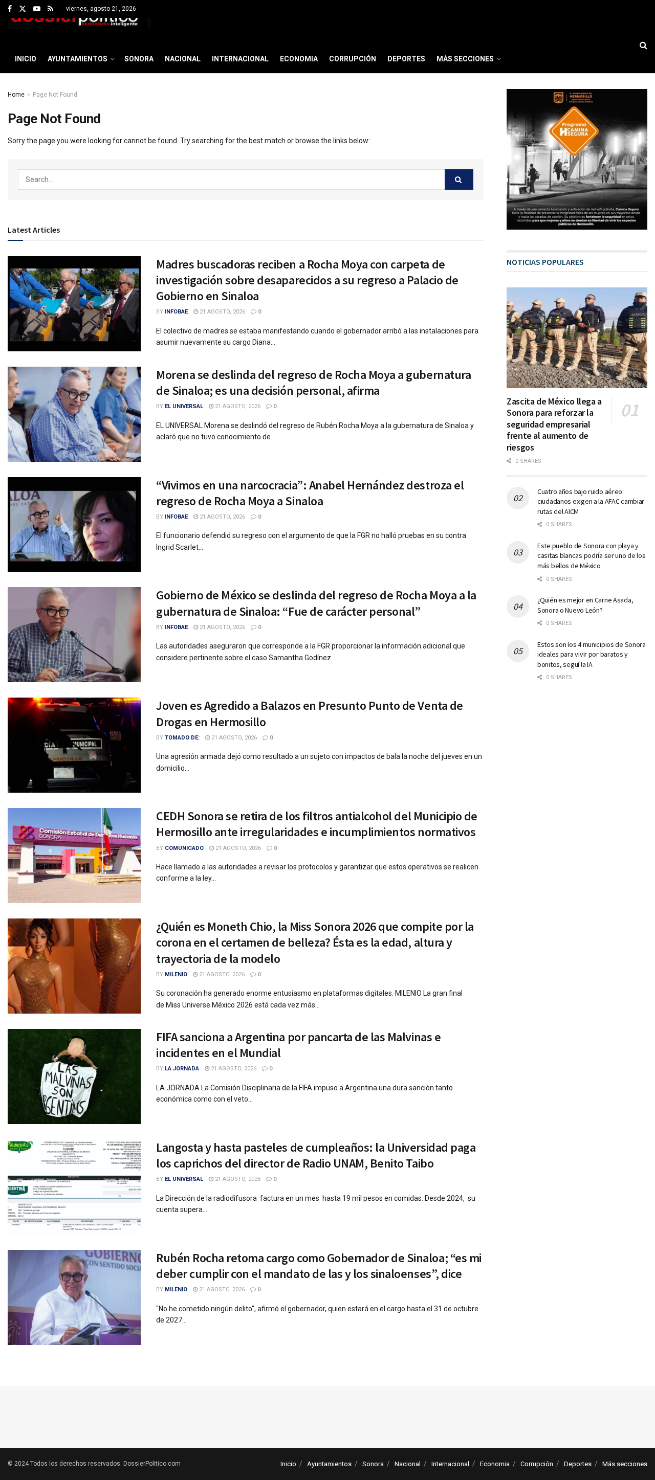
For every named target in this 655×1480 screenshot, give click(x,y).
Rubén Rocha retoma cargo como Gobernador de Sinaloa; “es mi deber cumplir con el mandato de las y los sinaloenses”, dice (319, 1266)
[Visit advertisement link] (577, 159)
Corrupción (352, 59)
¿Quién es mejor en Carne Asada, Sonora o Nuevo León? (585, 605)
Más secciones (465, 59)
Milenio (176, 974)
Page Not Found (55, 94)
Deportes (406, 59)
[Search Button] (643, 45)
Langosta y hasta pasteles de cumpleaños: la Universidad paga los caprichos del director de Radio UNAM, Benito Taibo (315, 1155)
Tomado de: (182, 737)
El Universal (184, 406)
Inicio (25, 59)
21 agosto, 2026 (221, 311)
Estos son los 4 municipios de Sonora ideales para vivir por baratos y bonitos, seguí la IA (591, 654)
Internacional (240, 59)
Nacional (183, 59)
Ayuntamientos (77, 59)
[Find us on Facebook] (10, 9)
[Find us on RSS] (50, 9)
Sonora (139, 59)
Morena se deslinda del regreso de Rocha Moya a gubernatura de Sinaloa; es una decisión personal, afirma (313, 382)
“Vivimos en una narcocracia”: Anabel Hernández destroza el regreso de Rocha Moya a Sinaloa (310, 493)
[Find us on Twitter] (22, 9)
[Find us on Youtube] (36, 9)
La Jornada (182, 1068)
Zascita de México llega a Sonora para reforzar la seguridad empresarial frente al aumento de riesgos (554, 424)
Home (16, 94)
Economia (299, 59)
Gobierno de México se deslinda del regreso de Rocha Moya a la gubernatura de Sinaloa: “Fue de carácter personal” (316, 603)
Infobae (176, 311)
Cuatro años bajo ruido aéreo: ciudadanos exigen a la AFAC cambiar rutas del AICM (590, 501)
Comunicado (184, 848)
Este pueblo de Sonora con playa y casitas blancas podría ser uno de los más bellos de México (591, 555)
